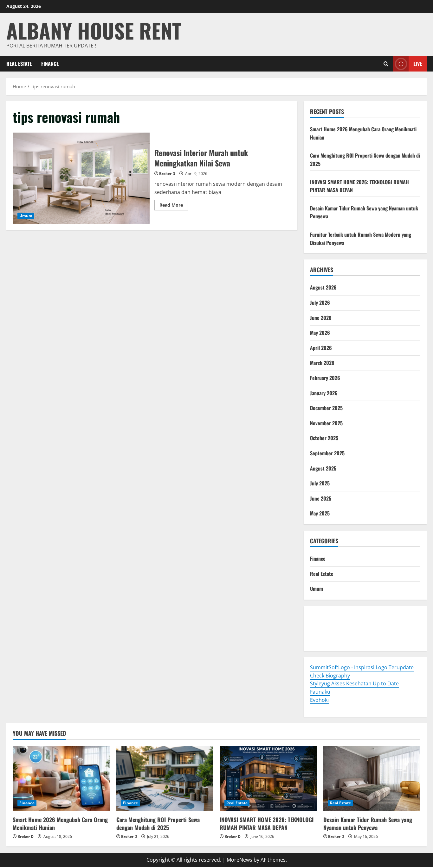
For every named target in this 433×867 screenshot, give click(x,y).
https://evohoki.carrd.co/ (340, 640)
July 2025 (320, 483)
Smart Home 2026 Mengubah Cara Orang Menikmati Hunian (60, 823)
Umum (25, 215)
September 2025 (327, 453)
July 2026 (320, 302)
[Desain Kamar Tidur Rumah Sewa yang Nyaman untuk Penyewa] (372, 778)
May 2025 (320, 513)
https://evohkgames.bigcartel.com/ (352, 624)
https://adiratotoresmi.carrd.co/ (348, 632)
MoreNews (239, 859)
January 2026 (324, 393)
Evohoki (350, 616)
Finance (50, 63)
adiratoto (406, 624)
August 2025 (323, 468)
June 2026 (321, 317)
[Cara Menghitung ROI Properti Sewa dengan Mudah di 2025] (165, 778)
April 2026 (321, 348)
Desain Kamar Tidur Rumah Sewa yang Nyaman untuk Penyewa (367, 823)
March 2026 (322, 362)
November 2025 (326, 423)
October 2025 (324, 438)
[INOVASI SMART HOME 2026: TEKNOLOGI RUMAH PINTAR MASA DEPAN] (268, 778)
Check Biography (330, 675)
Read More (173, 206)
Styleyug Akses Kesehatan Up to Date (354, 683)
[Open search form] (386, 64)
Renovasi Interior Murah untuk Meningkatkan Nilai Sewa (81, 178)
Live (417, 63)
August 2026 (323, 287)
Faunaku (320, 691)
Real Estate (19, 63)
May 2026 (320, 332)
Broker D (167, 173)
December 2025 (326, 408)
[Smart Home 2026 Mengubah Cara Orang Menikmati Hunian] (61, 778)
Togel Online (325, 616)
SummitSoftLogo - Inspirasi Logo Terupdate (362, 667)
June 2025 (320, 498)
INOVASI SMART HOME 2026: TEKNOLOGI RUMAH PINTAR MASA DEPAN (266, 823)
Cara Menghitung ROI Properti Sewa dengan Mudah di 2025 (158, 823)
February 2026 (325, 378)
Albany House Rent (93, 30)
